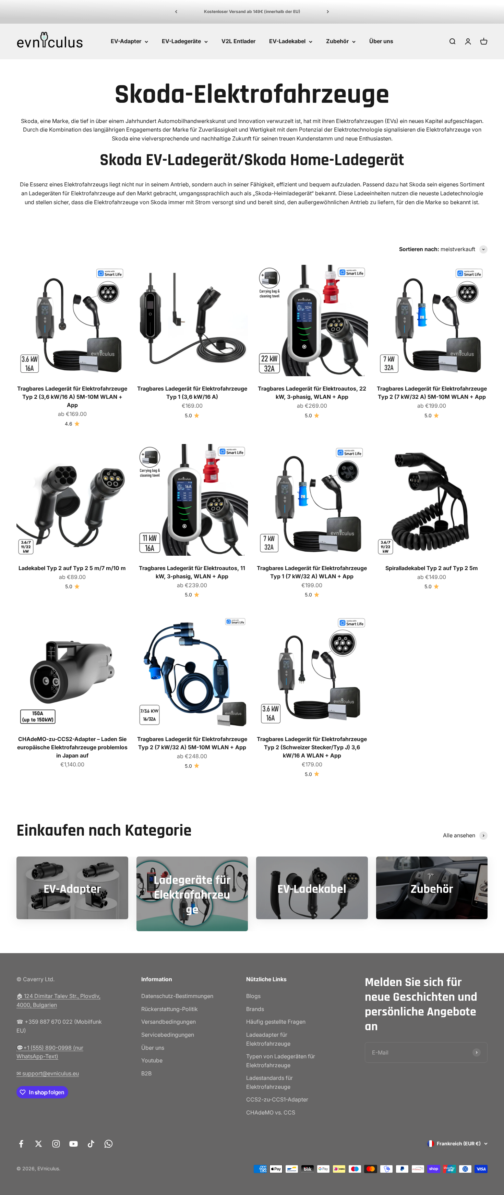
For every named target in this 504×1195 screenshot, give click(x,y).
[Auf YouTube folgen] (73, 1143)
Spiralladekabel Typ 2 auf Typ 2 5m (431, 568)
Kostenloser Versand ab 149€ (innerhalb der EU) (252, 11)
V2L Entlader (238, 41)
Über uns (381, 41)
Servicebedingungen (167, 1034)
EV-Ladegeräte (181, 41)
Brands (255, 1009)
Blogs (253, 996)
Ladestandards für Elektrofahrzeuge (269, 1082)
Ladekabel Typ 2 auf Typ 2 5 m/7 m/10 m (72, 568)
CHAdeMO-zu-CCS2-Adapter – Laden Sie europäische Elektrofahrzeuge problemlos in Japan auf (72, 747)
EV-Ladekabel (287, 41)
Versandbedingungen (168, 1021)
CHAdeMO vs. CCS (270, 1112)
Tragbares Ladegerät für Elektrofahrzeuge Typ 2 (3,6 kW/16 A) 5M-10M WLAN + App (72, 396)
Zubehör (337, 41)
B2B (146, 1073)
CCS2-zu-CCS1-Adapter (277, 1099)
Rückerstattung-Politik (169, 1009)
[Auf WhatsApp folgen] (108, 1143)
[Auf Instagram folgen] (56, 1143)
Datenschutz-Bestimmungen (177, 996)
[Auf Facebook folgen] (21, 1143)
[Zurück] (176, 12)
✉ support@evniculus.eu (47, 1073)
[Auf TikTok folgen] (91, 1143)
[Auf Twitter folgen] (38, 1143)
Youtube (152, 1060)
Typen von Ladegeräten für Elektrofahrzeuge (280, 1061)
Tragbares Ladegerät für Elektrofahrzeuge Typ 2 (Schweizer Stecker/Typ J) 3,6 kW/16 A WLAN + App (312, 747)
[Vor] (328, 12)
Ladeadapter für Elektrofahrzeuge (268, 1039)
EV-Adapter (126, 41)
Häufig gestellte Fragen (275, 1021)
